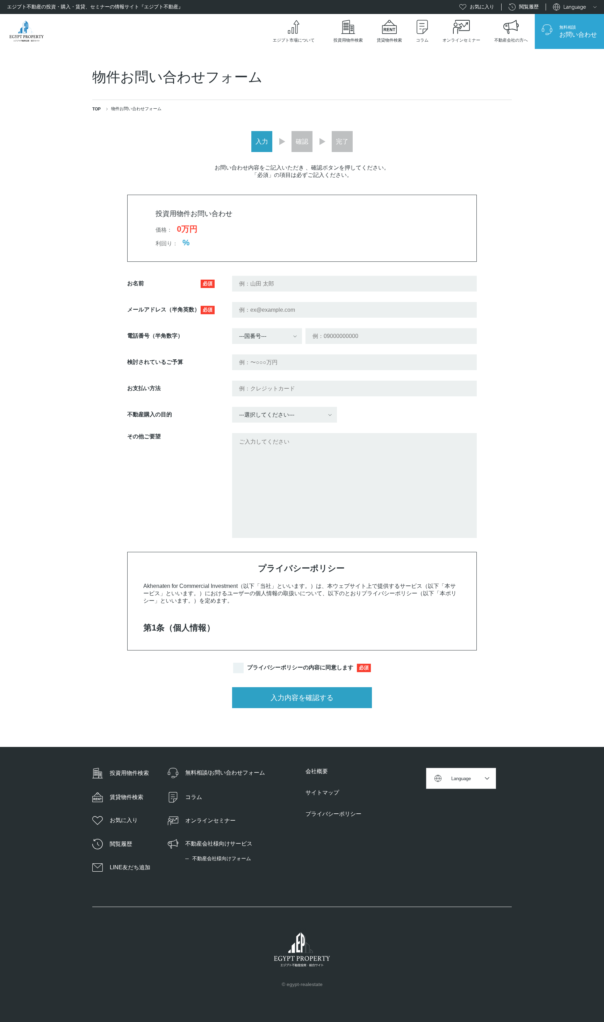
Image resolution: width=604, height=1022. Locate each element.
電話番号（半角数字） (155, 336)
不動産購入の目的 (149, 414)
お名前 (170, 283)
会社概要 (316, 771)
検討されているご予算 (155, 362)
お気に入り (482, 6)
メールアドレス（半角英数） (170, 309)
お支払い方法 (144, 388)
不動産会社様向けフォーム (221, 858)
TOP (96, 109)
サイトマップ (322, 793)
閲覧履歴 (529, 6)
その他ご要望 (144, 436)
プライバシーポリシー (333, 814)
